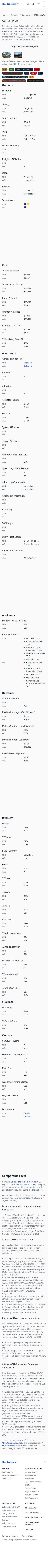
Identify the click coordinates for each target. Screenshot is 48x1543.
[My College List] (38, 4)
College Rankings (32, 1472)
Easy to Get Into (31, 1494)
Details (27, 1113)
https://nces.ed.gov (10, 1443)
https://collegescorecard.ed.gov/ (15, 1445)
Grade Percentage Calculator (32, 1523)
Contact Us (6, 1478)
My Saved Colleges (9, 1516)
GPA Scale (29, 1529)
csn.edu (27, 190)
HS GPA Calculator (32, 1512)
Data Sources (7, 1472)
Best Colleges (30, 1475)
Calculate (28, 362)
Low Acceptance (31, 1498)
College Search (8, 1513)
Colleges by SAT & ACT (11, 1507)
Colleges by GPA (8, 1510)
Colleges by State (9, 1526)
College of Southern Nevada (23, 1181)
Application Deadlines (33, 1482)
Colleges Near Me (9, 1523)
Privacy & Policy (27, 1536)
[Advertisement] (24, 237)
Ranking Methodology (11, 1475)
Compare (5, 1520)
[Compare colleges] (33, 4)
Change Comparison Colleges (23, 46)
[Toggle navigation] (44, 4)
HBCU (27, 1485)
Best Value (29, 1478)
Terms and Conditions (10, 1536)
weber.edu (28, 193)
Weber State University (26, 1184)
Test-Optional (30, 1488)
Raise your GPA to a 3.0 (34, 1517)
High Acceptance (32, 1491)
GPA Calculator (31, 1508)
